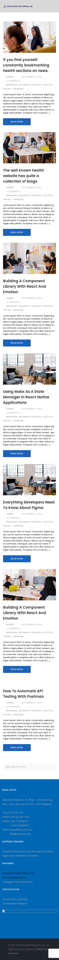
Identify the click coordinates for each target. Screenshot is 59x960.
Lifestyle (47, 84)
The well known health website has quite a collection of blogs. (23, 176)
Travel (7, 88)
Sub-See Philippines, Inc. (15, 877)
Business (24, 84)
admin (10, 76)
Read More (17, 121)
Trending (18, 88)
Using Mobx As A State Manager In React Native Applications (26, 397)
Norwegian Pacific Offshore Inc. (18, 873)
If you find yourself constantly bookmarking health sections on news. (26, 65)
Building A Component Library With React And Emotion (24, 286)
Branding (12, 84)
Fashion (36, 84)
